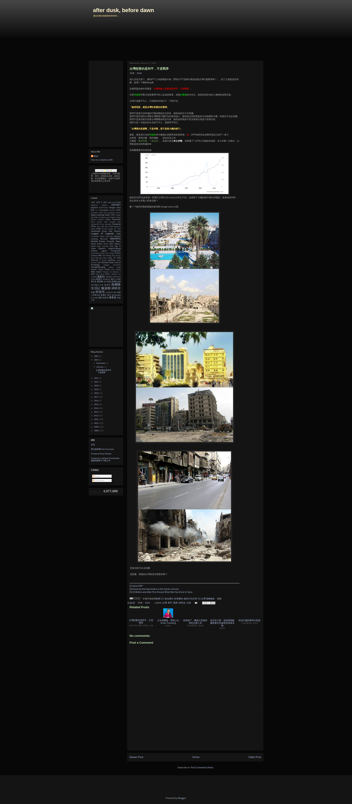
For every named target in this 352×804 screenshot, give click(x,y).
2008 (96, 430)
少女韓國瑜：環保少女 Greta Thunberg (168, 621)
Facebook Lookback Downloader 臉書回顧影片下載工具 (105, 459)
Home (196, 757)
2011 (96, 419)
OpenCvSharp (114, 248)
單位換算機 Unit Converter (102, 449)
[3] (176, 207)
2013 (96, 412)
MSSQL (106, 244)
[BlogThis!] (206, 603)
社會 (189, 603)
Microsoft (104, 239)
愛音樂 (100, 281)
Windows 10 (107, 272)
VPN (112, 269)
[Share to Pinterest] (214, 603)
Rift (99, 255)
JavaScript (95, 231)
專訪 (113, 279)
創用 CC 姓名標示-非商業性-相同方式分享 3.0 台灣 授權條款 (185, 599)
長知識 (95, 298)
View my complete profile (102, 160)
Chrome (112, 210)
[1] (142, 197)
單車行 (99, 279)
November (101, 363)
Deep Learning (97, 215)
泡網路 (116, 284)
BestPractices (104, 207)
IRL (115, 229)
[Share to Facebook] (211, 603)
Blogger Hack (115, 208)
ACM (113, 202)
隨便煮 (105, 298)
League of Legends (102, 233)
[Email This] (203, 603)
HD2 (106, 226)
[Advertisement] (195, 729)
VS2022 (118, 269)
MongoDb (110, 241)
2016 (96, 401)
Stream (104, 260)
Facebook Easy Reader (101, 454)
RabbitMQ (94, 255)
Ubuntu (94, 270)
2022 (96, 378)
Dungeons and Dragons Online (110, 217)
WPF (93, 274)
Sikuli (92, 258)
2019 (96, 389)
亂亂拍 (101, 276)
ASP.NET (116, 205)
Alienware (94, 205)
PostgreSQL (116, 251)
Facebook (116, 224)
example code (115, 222)
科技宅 (100, 292)
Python (118, 253)
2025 (96, 356)
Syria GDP (137, 586)
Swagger (106, 265)
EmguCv (101, 219)
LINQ (118, 234)
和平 (170, 603)
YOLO (107, 274)
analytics (104, 205)
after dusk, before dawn (123, 10)
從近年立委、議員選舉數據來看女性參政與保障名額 (222, 623)
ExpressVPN (95, 224)
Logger (102, 236)
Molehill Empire (98, 241)
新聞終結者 (116, 282)
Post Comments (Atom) (202, 767)
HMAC (93, 229)
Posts (97, 476)
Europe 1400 (102, 222)
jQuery (104, 231)
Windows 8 (117, 272)
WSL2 (98, 274)
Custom (118, 213)
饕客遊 (112, 297)
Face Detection (106, 224)
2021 (96, 382)
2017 (96, 397)
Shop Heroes (116, 255)
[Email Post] (196, 603)
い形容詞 (113, 274)
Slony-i (105, 258)
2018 (96, 393)
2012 (96, 416)
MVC (112, 244)
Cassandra (103, 210)
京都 (106, 277)
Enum (93, 222)
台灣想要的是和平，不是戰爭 (141, 621)
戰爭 (175, 603)
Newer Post (136, 757)
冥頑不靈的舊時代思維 (249, 620)
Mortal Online (96, 244)
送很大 (104, 295)
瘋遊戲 (106, 288)
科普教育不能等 (111, 292)
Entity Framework (113, 220)
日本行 (107, 285)
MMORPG (115, 238)
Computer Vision (96, 213)
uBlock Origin (115, 267)
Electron (94, 219)
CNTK (118, 210)
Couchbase (111, 213)
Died (139, 73)
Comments (99, 480)
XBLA (102, 274)
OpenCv (102, 248)
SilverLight (98, 258)
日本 (102, 285)
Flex (98, 226)
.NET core (107, 202)
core (104, 213)
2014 (96, 408)
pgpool (104, 251)
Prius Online (110, 253)
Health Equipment (115, 226)
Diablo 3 (108, 215)
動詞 (110, 277)
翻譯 (98, 295)
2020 (96, 386)
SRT (114, 258)
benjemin (94, 208)
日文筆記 (95, 285)
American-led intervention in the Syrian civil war (155, 589)
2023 (96, 360)
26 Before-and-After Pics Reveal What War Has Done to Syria (162, 592)
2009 (96, 427)
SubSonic (111, 260)
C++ (96, 210)
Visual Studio (104, 270)
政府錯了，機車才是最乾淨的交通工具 (195, 621)
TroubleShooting (98, 267)
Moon (118, 241)
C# (92, 210)
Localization (95, 236)
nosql (93, 246)
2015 (96, 404)
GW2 (102, 226)
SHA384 (108, 255)
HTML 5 (99, 229)
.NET (93, 202)
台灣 (164, 603)
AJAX (118, 202)
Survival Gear (107, 262)
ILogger (110, 229)
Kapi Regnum (115, 231)
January (100, 367)
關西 (100, 298)
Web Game (96, 272)
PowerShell (94, 253)
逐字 (109, 295)
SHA (103, 255)
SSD (119, 258)
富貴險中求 (107, 279)
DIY (113, 215)
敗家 (109, 282)
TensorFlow (117, 265)
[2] (219, 197)
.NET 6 (99, 202)
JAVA (119, 229)
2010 (96, 423)
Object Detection (103, 246)
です (119, 274)
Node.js (118, 244)
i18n (105, 229)
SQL (110, 258)
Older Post (254, 757)
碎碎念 (182, 603)
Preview (102, 253)
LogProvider (109, 236)
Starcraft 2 (95, 260)
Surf (99, 263)
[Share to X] (208, 603)
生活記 (95, 288)
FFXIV (93, 227)
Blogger (182, 798)
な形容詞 (94, 277)
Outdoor (94, 251)
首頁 (93, 444)
